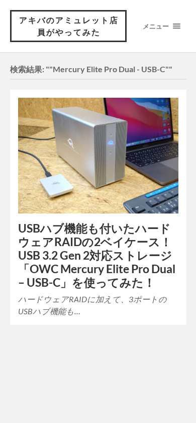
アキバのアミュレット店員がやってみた (69, 26)
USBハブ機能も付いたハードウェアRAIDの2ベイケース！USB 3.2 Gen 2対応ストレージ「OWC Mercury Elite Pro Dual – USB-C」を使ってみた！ (96, 255)
